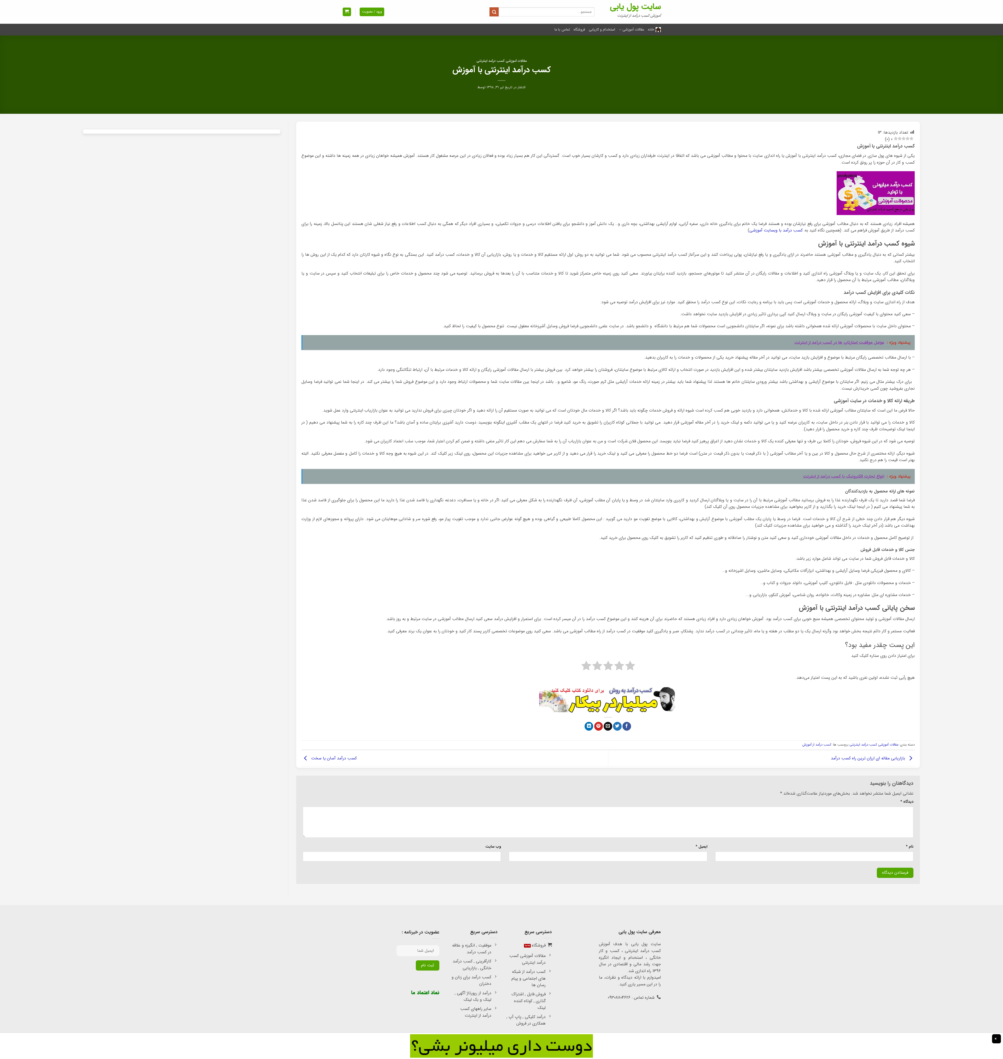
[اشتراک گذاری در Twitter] (617, 726)
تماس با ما (562, 29)
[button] (347, 12)
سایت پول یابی (635, 7)
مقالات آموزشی (633, 29)
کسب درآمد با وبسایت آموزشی (776, 230)
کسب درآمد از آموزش (816, 744)
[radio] (630, 667)
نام (909, 847)
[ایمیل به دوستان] (608, 726)
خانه (651, 29)
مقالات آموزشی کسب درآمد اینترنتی (501, 61)
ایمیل (701, 847)
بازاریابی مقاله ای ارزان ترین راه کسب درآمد (868, 758)
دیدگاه (906, 802)
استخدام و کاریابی (602, 29)
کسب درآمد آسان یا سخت (333, 758)
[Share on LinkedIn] (589, 726)
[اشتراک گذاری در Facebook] (626, 726)
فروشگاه (579, 29)
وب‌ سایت (493, 847)
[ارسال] (494, 11)
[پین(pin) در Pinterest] (598, 726)
